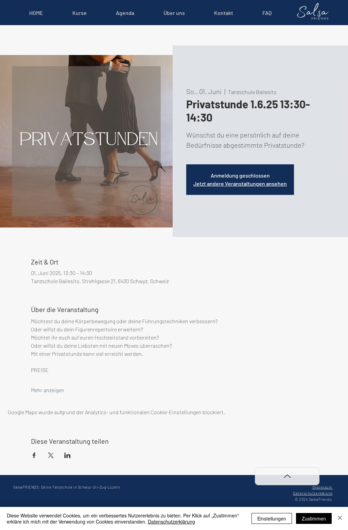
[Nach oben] (287, 476)
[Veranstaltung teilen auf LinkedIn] (67, 455)
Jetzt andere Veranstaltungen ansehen (240, 183)
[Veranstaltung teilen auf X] (51, 455)
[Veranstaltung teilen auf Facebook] (34, 455)
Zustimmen (314, 518)
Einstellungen (271, 518)
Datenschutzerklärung (171, 521)
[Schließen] (340, 518)
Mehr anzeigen (47, 390)
